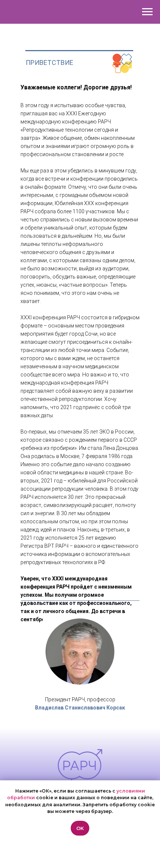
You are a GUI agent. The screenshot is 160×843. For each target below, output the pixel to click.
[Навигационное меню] (147, 12)
